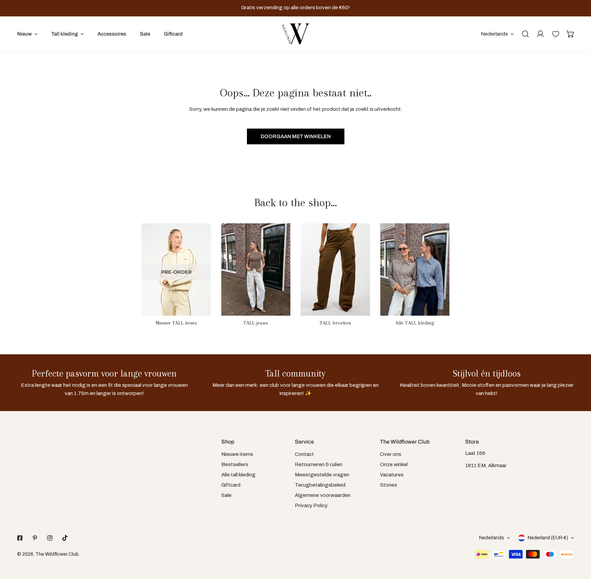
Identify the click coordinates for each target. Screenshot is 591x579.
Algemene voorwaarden (323, 495)
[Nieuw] (176, 269)
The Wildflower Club (57, 554)
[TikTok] (65, 537)
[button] (570, 33)
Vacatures (392, 474)
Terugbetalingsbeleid (320, 485)
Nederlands (494, 34)
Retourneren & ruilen (318, 464)
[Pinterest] (34, 538)
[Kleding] (415, 269)
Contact (304, 454)
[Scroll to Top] (579, 543)
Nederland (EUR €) (548, 537)
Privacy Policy (311, 505)
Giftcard (230, 485)
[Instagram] (49, 538)
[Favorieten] (555, 33)
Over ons (390, 454)
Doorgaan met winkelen (296, 136)
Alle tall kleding (238, 474)
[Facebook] (19, 538)
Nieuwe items (237, 454)
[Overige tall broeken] (335, 269)
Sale (226, 495)
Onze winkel (394, 464)
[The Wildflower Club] (295, 33)
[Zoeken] (525, 33)
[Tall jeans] (256, 269)
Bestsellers (234, 464)
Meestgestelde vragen (322, 474)
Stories (388, 485)
